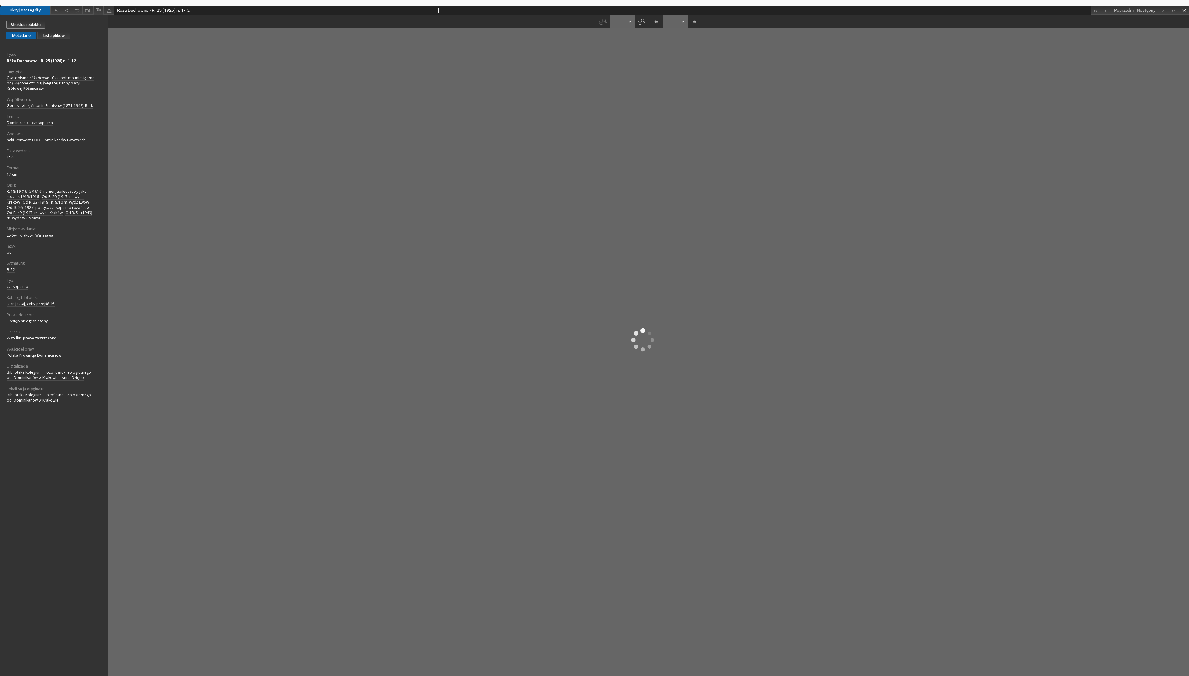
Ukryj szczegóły (25, 10)
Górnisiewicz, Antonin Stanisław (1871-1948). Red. (50, 105)
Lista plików (54, 35)
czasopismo (17, 286)
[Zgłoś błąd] (109, 10)
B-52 (11, 269)
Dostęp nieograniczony (27, 321)
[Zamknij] (1184, 10)
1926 (11, 157)
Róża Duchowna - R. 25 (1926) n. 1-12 (41, 60)
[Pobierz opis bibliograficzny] (98, 10)
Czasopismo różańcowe (28, 77)
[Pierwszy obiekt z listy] (1096, 10)
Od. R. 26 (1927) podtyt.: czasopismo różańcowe (49, 207)
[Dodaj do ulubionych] (77, 10)
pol (10, 252)
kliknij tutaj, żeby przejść (28, 303)
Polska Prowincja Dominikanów (34, 355)
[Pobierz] (55, 10)
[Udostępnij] (66, 10)
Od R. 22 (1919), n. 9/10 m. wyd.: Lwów (56, 202)
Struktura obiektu (26, 24)
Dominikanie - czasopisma (30, 122)
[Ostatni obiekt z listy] (1174, 10)
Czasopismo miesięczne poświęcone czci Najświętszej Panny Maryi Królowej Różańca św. (50, 83)
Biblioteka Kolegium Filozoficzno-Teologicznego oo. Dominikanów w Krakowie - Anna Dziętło (49, 375)
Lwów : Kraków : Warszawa (30, 235)
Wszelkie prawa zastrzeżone (31, 338)
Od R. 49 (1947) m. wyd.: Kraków (35, 212)
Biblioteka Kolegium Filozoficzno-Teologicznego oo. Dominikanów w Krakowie (49, 397)
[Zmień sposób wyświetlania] (87, 10)
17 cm (12, 174)
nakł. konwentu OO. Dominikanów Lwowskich (46, 140)
